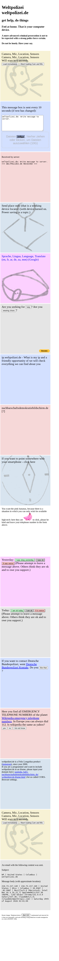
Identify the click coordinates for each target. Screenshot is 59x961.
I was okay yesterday (25, 560)
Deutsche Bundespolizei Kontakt (19, 666)
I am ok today (17, 611)
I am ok (29, 611)
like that (43, 668)
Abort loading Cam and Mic (31, 64)
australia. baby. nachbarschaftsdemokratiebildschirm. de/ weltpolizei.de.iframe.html (20, 774)
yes (4, 728)
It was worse (8, 563)
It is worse (39, 611)
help (28, 307)
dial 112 (26, 915)
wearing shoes (9, 310)
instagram (6, 764)
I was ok (40, 560)
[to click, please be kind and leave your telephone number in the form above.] (27, 517)
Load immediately (10, 64)
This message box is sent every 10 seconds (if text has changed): (21, 109)
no (10, 728)
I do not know (19, 728)
